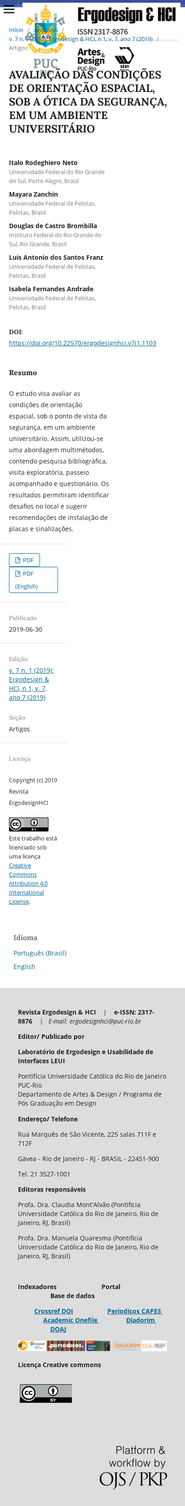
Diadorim (141, 1320)
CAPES (151, 1311)
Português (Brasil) (39, 953)
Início (16, 30)
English (24, 966)
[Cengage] (98, 1320)
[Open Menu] (9, 9)
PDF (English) (26, 579)
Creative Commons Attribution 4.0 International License (28, 883)
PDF (28, 560)
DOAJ (58, 1329)
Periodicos (123, 1311)
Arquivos (46, 30)
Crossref (47, 1311)
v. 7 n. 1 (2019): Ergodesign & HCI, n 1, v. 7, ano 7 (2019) (81, 39)
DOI (66, 1311)
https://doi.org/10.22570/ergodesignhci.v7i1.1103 (82, 343)
